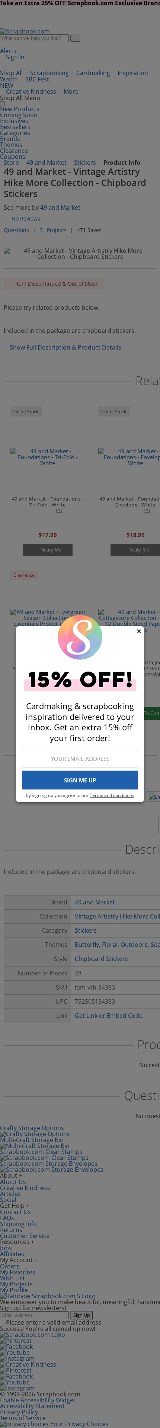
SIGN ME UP (80, 780)
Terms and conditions (112, 795)
